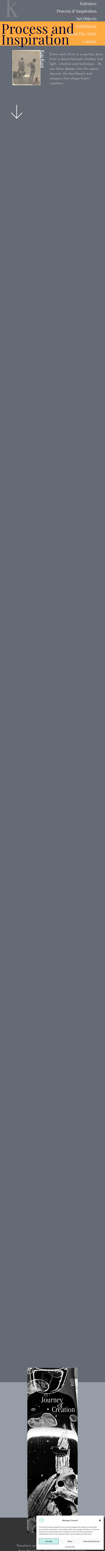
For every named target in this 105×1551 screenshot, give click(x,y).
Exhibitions (86, 26)
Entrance (88, 3)
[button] (100, 1520)
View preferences (91, 1541)
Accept (48, 1541)
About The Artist (82, 33)
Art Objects (86, 18)
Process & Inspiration (77, 11)
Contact (89, 41)
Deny (70, 1541)
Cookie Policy (70, 1547)
